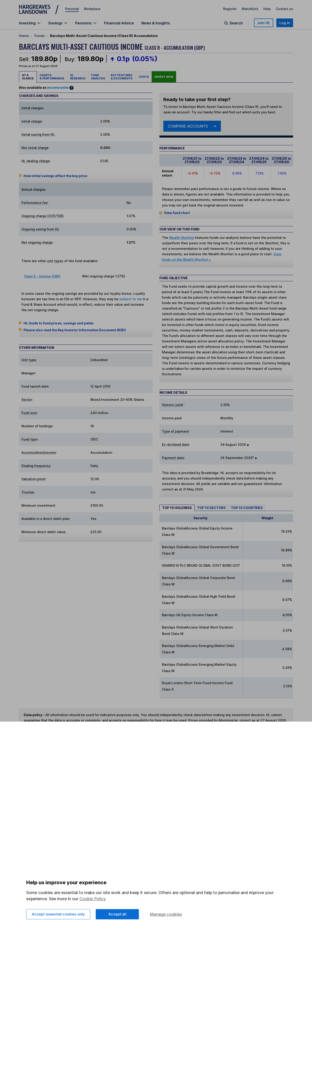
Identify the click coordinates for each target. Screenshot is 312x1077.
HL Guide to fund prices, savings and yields (59, 323)
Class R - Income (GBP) (42, 276)
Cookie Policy (92, 898)
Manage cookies (166, 914)
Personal (72, 9)
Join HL (263, 23)
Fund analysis (98, 76)
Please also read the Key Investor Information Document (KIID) (75, 330)
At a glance (28, 76)
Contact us (284, 9)
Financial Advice (119, 23)
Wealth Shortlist (181, 238)
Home (24, 36)
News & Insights (155, 23)
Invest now (164, 76)
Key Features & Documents (122, 76)
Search (236, 23)
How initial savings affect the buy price (55, 176)
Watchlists (250, 9)
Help (267, 9)
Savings (55, 23)
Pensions (83, 23)
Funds (39, 36)
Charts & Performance (52, 76)
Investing (27, 23)
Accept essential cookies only (58, 914)
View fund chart (177, 213)
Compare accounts (188, 126)
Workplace (92, 9)
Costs (144, 76)
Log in (284, 23)
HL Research (77, 76)
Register (230, 9)
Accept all (117, 914)
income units (58, 87)
